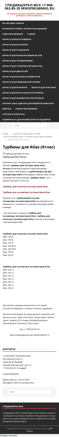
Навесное (6, 109)
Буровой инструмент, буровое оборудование (24, 29)
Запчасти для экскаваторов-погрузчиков (23, 98)
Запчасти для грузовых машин (17, 61)
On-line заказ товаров (13, 23)
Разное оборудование (26, 109)
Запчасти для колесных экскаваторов (21, 77)
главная (31, 34)
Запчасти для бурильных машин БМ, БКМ (22, 55)
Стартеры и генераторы (13, 114)
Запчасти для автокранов (15, 45)
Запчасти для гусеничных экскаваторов (22, 66)
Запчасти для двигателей (15, 71)
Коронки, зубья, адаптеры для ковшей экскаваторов (28, 103)
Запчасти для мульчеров (14, 87)
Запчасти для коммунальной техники (21, 82)
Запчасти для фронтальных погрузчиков (22, 93)
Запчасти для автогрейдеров (16, 39)
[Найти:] (29, 125)
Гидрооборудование (12, 34)
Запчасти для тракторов (43, 87)
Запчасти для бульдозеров (15, 50)
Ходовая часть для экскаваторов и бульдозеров (26, 119)
